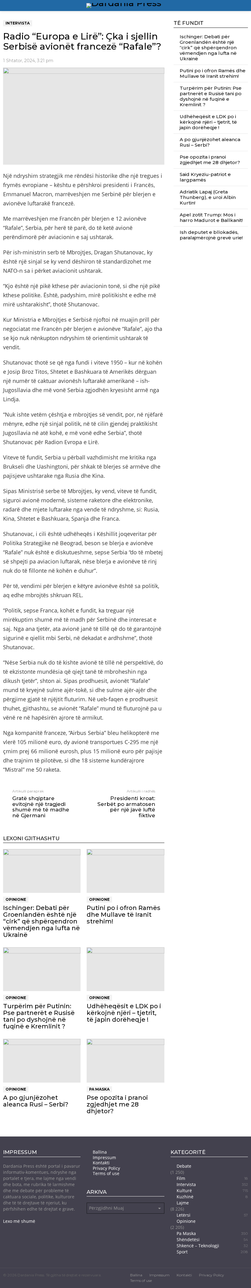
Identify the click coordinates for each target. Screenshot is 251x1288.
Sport (212, 1252)
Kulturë (212, 1190)
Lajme (183, 1203)
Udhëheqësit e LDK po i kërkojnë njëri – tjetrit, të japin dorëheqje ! (124, 1012)
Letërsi (212, 1215)
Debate (184, 1166)
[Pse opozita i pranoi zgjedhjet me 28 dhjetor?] (125, 1061)
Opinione (16, 899)
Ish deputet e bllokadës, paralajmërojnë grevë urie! (211, 235)
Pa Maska (99, 1089)
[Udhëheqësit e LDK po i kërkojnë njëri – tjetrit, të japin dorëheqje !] (125, 969)
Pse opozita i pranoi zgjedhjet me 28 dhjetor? (117, 1104)
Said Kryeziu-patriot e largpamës (205, 177)
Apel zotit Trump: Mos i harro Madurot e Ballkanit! (211, 217)
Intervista (212, 1184)
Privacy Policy (106, 1168)
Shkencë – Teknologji (212, 1246)
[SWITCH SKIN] (237, 5)
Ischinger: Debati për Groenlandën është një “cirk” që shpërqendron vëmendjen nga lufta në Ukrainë (41, 921)
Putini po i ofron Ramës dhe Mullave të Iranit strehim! (123, 914)
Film (212, 1178)
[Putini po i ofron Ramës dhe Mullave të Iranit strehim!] (125, 871)
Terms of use (106, 1173)
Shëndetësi (212, 1239)
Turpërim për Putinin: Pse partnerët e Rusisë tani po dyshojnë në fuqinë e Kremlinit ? (39, 1016)
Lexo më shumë (19, 1221)
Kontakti (101, 1163)
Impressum (104, 1157)
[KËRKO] (245, 5)
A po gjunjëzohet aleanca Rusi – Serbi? (35, 1101)
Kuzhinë (212, 1197)
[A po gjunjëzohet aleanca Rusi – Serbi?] (42, 1061)
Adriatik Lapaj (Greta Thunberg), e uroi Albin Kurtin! (208, 197)
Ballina (100, 1152)
